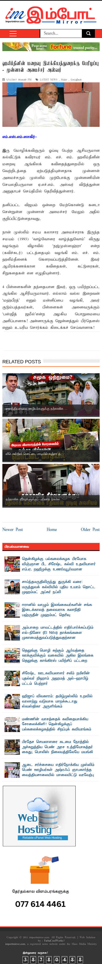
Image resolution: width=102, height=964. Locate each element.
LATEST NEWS (48, 79)
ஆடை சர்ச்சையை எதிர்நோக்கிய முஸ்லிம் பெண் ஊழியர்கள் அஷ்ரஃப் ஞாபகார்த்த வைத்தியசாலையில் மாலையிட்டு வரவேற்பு (58, 770)
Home (52, 529)
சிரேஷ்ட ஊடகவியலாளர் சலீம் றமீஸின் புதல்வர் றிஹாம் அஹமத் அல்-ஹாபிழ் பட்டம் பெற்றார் (56, 678)
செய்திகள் (76, 79)
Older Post (90, 529)
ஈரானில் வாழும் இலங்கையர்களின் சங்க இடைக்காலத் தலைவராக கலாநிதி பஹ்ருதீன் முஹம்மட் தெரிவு (57, 610)
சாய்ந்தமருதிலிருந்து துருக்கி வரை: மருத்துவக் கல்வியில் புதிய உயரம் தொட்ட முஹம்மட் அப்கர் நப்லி (58, 587)
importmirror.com (15, 944)
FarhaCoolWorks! (54, 940)
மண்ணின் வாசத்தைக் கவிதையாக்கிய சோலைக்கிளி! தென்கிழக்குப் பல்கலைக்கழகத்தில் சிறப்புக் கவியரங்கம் (56, 724)
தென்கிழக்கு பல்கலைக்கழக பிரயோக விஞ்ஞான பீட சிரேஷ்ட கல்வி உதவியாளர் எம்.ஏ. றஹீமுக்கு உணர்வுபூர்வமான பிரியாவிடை (59, 567)
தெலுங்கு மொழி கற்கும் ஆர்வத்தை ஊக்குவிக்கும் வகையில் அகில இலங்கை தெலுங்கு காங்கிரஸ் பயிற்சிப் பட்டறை (57, 655)
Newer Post (12, 529)
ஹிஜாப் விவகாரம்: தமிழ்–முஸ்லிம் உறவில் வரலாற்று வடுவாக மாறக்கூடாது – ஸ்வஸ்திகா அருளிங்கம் (57, 701)
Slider (64, 79)
